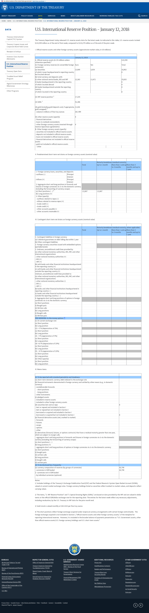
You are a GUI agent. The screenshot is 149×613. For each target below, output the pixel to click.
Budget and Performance (102, 569)
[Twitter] (135, 605)
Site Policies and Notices (28, 603)
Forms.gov (128, 579)
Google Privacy (15, 603)
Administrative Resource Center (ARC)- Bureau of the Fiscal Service (74, 567)
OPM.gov (128, 569)
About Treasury (9, 16)
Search (144, 16)
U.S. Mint (4, 591)
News (63, 16)
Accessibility (58, 603)
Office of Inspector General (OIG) (43, 563)
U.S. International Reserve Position (27, 21)
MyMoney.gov (129, 572)
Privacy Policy (5, 603)
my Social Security (131, 589)
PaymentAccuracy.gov (132, 586)
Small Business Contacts (102, 566)
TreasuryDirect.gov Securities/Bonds (100, 573)
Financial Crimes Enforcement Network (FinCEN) (11, 578)
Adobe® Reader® (17, 605)
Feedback (44, 603)
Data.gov (128, 576)
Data (40, 16)
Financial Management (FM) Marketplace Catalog (72, 579)
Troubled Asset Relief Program (15, 77)
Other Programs (13, 91)
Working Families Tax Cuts (111, 16)
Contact (65, 603)
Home (4, 21)
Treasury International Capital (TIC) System (15, 38)
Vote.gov (128, 592)
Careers (51, 603)
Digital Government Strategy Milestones (17, 85)
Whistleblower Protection (102, 587)
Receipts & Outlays (14, 51)
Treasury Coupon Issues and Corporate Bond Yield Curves (17, 45)
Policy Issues (27, 16)
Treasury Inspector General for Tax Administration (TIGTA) (42, 567)
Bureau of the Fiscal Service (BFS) (12, 573)
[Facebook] (141, 605)
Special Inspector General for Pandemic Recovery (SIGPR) (42, 578)
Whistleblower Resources (82, 16)
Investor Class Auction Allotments (15, 58)
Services (51, 16)
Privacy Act (97, 563)
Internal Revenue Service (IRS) (11, 582)
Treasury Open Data (14, 71)
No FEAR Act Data (100, 583)
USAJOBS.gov (129, 566)
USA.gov (128, 563)
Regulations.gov (130, 582)
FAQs (38, 603)
